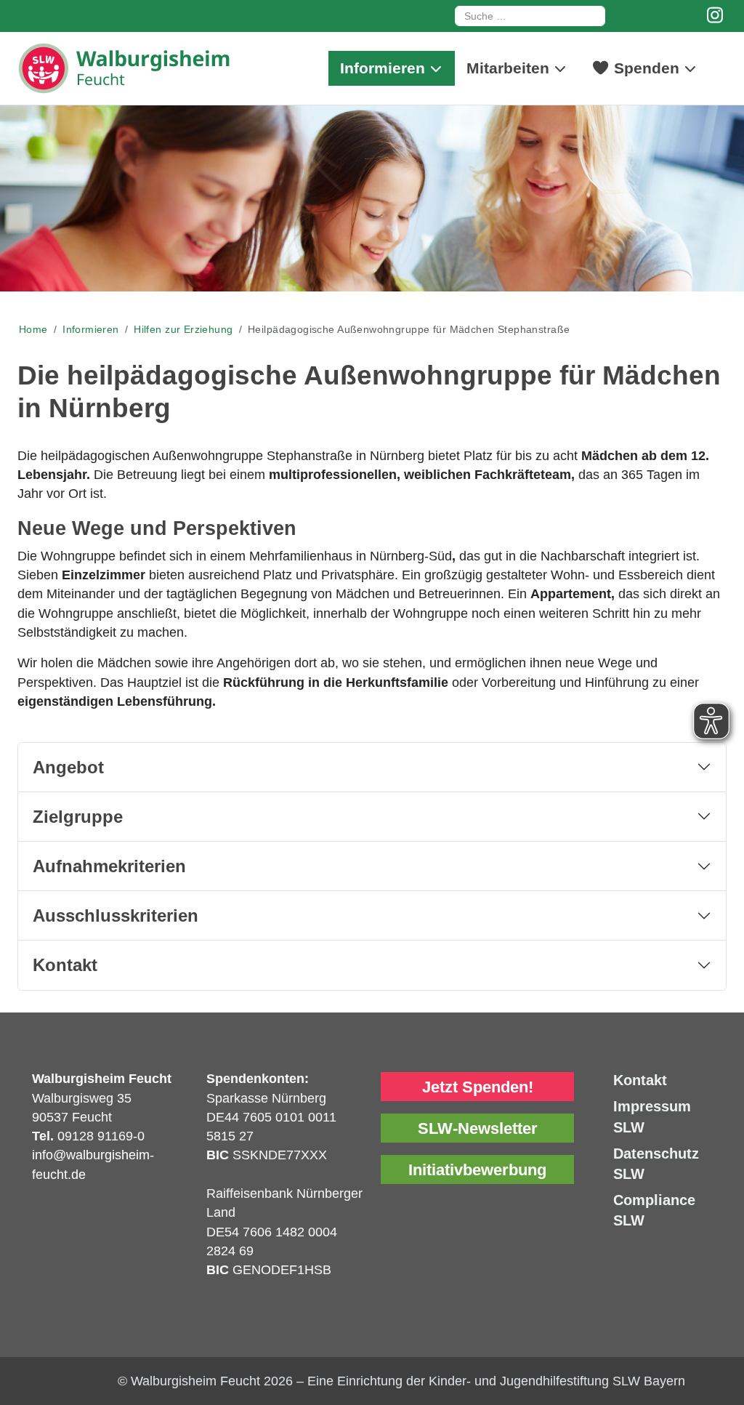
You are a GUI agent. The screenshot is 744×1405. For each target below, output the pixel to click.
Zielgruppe (78, 816)
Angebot (68, 767)
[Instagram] (715, 15)
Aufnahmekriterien (109, 866)
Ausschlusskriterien (115, 915)
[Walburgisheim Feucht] (126, 68)
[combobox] (530, 16)
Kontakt (65, 965)
